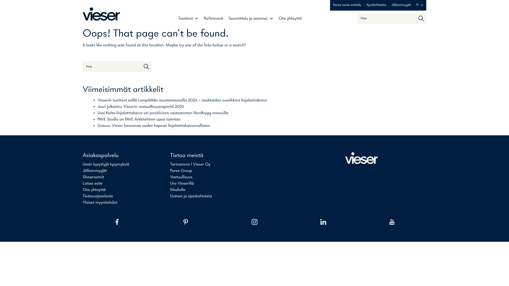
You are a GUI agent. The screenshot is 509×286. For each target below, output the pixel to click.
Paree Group (181, 171)
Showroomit (93, 177)
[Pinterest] (185, 222)
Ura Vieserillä (182, 183)
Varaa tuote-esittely (347, 5)
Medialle (177, 190)
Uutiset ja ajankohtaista (191, 196)
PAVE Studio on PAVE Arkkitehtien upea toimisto (139, 119)
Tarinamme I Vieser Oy (190, 164)
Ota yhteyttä (290, 18)
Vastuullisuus (181, 177)
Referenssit (213, 18)
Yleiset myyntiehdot (100, 202)
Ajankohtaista (376, 5)
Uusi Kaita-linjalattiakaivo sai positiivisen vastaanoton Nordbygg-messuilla (163, 113)
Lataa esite (93, 183)
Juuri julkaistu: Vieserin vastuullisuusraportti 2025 (141, 107)
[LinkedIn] (323, 222)
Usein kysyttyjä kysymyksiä (106, 164)
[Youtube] (392, 222)
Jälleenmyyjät (401, 5)
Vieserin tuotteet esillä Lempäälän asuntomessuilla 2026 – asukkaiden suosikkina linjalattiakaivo (182, 100)
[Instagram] (254, 222)
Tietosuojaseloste (98, 196)
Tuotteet (185, 18)
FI (417, 5)
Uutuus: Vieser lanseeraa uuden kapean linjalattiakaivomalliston (154, 126)
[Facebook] (117, 222)
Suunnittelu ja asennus (248, 18)
